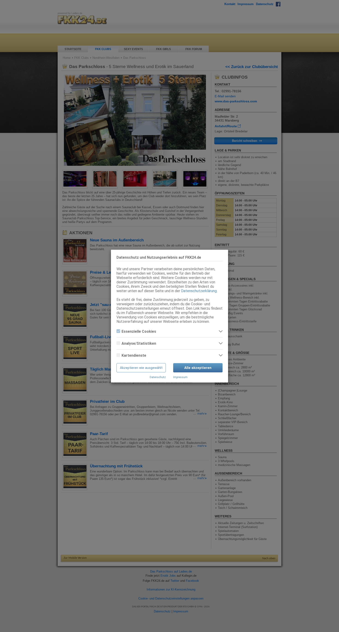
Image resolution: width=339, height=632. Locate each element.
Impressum (180, 377)
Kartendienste (134, 355)
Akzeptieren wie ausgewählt (141, 368)
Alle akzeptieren (197, 368)
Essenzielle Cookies (139, 331)
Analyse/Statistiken (139, 343)
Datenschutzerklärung (199, 291)
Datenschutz (158, 377)
